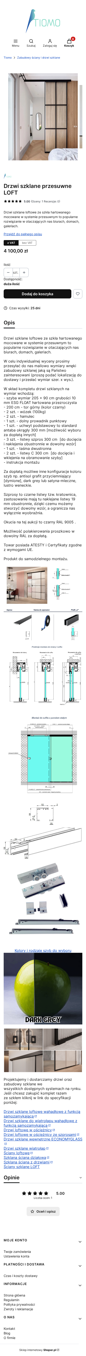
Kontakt (9, 1328)
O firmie (9, 1338)
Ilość (7, 265)
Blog (7, 1333)
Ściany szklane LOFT (22, 1166)
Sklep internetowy (37, 1350)
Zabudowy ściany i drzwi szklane (38, 57)
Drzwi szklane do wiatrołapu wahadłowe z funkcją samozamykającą (40, 1123)
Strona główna (14, 1295)
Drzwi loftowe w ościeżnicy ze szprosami (40, 1134)
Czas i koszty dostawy (21, 1276)
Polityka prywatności (19, 1304)
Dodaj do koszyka (37, 294)
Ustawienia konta (16, 1256)
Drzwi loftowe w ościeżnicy (28, 1130)
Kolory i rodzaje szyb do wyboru (43, 950)
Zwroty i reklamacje (18, 1309)
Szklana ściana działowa (25, 1157)
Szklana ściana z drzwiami (27, 1162)
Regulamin (11, 1300)
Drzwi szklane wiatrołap (24, 1148)
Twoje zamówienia (17, 1252)
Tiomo (8, 57)
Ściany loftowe (17, 1153)
